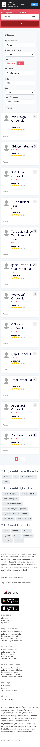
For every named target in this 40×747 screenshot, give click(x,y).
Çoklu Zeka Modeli (28, 494)
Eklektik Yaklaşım (24, 518)
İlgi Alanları (5, 623)
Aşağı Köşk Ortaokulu (18, 407)
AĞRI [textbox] (9, 83)
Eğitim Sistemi (11, 41)
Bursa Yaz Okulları (8, 656)
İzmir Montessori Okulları (10, 672)
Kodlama (19, 540)
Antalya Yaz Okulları (9, 659)
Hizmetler (5, 618)
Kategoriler (5, 620)
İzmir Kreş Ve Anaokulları (10, 636)
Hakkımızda (5, 686)
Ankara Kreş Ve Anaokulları (11, 634)
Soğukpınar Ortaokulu (19, 174)
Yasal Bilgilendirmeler (9, 690)
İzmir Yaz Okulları (7, 654)
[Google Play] (10, 601)
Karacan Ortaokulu (24, 435)
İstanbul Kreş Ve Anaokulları (11, 632)
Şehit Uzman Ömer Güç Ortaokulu (23, 267)
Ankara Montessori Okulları (11, 670)
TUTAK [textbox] (10, 92)
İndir (35, 4)
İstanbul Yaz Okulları (9, 650)
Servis (6, 530)
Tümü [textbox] (9, 45)
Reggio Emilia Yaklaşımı (12, 504)
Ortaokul (14, 124)
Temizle (10, 108)
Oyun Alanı (27, 535)
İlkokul (6, 482)
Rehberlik (15, 530)
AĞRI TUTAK (15, 128)
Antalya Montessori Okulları (11, 677)
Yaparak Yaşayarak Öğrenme (15, 509)
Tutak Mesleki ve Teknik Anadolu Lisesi (22, 235)
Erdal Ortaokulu (21, 380)
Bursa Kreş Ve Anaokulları (10, 638)
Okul (20, 63)
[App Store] (10, 608)
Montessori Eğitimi (11, 499)
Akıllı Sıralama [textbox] (13, 73)
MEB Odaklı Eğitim (10, 494)
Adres (5, 136)
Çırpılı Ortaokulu (22, 354)
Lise (12, 209)
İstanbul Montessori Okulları (11, 668)
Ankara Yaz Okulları (8, 652)
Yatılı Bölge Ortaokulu (18, 119)
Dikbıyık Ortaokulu (23, 146)
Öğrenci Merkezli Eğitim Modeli (15, 513)
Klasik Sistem (8, 518)
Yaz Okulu (7, 540)
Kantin (16, 535)
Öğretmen (11, 63)
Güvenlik (27, 530)
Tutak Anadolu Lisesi (21, 204)
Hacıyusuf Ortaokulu (18, 296)
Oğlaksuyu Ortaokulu (18, 326)
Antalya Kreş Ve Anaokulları (11, 641)
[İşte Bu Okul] (10, 593)
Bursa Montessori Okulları (11, 674)
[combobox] (20, 45)
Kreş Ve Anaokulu (28, 477)
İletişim (4, 688)
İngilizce (7, 535)
